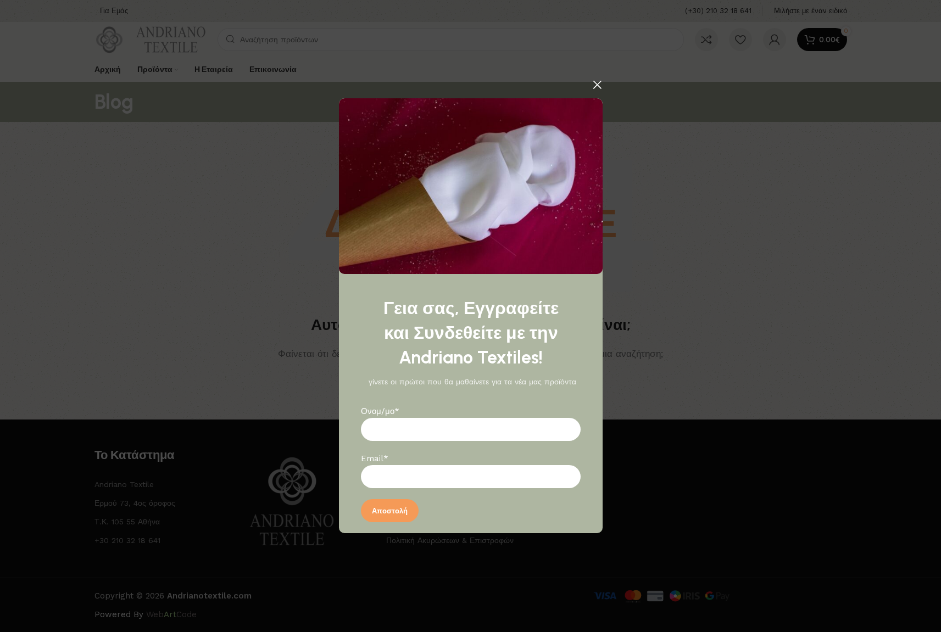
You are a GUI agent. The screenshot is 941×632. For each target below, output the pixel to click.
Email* (374, 459)
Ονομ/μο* (380, 412)
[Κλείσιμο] (597, 84)
